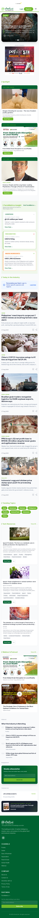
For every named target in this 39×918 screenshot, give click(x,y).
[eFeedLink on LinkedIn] (3, 838)
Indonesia (26, 512)
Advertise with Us (6, 881)
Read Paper (7, 561)
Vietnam (22, 508)
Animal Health (5, 862)
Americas (13, 508)
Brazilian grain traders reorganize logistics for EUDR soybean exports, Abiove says (17, 399)
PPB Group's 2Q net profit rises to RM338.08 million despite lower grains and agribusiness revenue (18, 440)
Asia (4, 508)
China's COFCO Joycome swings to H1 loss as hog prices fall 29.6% (18, 358)
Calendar (33, 793)
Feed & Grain (5, 859)
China (5, 516)
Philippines (32, 508)
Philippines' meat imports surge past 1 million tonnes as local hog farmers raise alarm (19, 317)
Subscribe (19, 906)
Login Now (33, 285)
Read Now (13, 809)
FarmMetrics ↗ (5, 895)
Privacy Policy (5, 884)
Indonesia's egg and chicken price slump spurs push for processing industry (16, 482)
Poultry (5, 512)
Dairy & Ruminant (6, 853)
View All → (34, 524)
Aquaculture (5, 856)
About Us (4, 874)
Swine (3, 850)
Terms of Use (5, 887)
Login (21, 9)
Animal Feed (15, 512)
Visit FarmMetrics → (29, 205)
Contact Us (4, 877)
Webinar (3, 865)
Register (28, 9)
